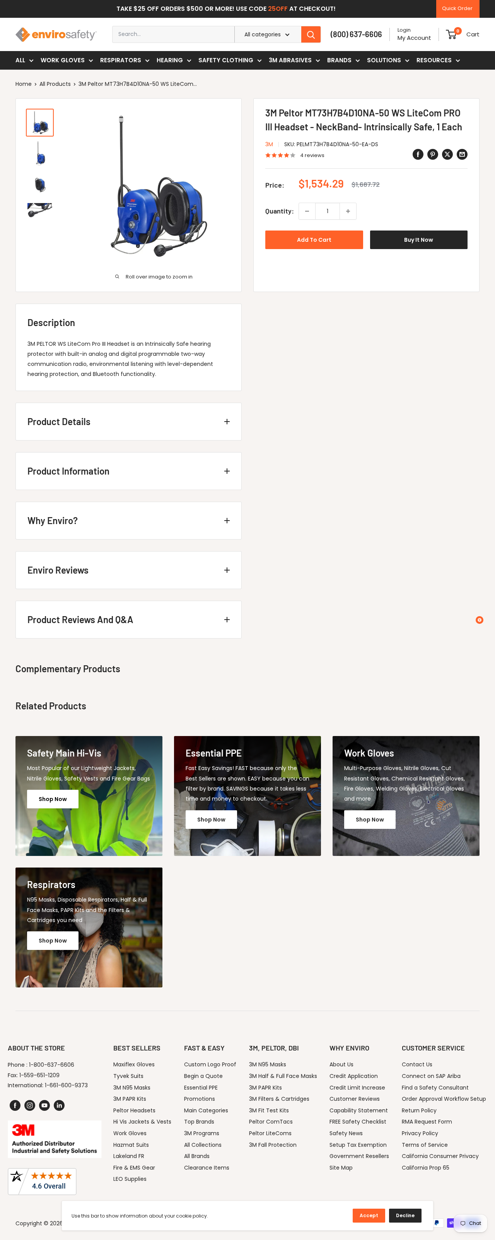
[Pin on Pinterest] (432, 154)
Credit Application (353, 1076)
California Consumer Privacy (440, 1156)
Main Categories (206, 1110)
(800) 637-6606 (356, 34)
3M (269, 144)
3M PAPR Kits (129, 1099)
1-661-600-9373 (66, 1085)
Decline (405, 1215)
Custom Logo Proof (210, 1064)
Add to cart (314, 240)
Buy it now (418, 240)
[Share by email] (462, 154)
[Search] (311, 34)
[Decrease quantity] (307, 211)
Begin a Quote (203, 1076)
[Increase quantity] (348, 211)
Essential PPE (201, 1087)
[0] (451, 34)
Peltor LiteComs (270, 1133)
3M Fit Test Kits (269, 1110)
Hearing (170, 60)
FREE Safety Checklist (357, 1122)
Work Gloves (63, 60)
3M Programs (201, 1133)
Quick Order (457, 8)
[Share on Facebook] (418, 154)
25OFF (278, 8)
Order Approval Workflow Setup (444, 1099)
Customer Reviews (354, 1099)
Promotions (199, 1099)
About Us (341, 1064)
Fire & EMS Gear (134, 1168)
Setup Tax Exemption (358, 1145)
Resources (434, 60)
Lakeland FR (128, 1156)
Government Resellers (359, 1156)
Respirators (120, 60)
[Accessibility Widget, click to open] (479, 620)
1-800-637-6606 (51, 1065)
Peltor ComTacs (271, 1122)
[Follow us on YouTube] (44, 1105)
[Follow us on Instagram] (29, 1105)
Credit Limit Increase (357, 1087)
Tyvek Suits (128, 1076)
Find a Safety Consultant (435, 1087)
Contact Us (417, 1064)
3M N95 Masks (131, 1087)
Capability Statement (358, 1110)
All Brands (197, 1156)
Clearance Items (206, 1168)
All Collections (203, 1145)
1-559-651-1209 (39, 1075)
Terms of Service (425, 1145)
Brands (339, 60)
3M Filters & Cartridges (279, 1099)
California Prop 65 (425, 1168)
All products (55, 84)
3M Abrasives (290, 60)
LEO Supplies (130, 1179)
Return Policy (419, 1110)
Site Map (341, 1168)
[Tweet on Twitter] (447, 154)
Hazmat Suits (131, 1145)
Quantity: (279, 211)
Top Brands (199, 1122)
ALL (20, 60)
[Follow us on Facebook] (15, 1105)
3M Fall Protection (273, 1145)
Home (23, 84)
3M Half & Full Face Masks (283, 1076)
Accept (369, 1215)
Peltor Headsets (134, 1110)
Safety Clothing (225, 60)
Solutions (384, 60)
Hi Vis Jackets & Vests (142, 1122)
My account (414, 38)
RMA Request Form (427, 1122)
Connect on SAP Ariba (431, 1076)
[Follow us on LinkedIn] (59, 1105)
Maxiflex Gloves (134, 1064)
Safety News (346, 1133)
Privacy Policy (420, 1133)
